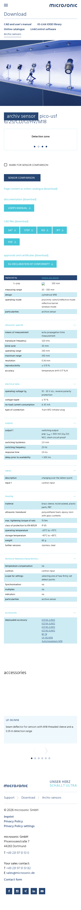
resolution (10, 361)
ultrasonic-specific (14, 325)
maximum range (13, 356)
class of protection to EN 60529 (21, 526)
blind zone (10, 346)
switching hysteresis (15, 442)
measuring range (13, 290)
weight (8, 541)
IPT (58, 230)
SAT (10, 230)
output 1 (9, 431)
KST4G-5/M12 (48, 631)
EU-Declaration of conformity (29, 264)
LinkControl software (43, 29)
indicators (10, 594)
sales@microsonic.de (20, 873)
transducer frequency (15, 341)
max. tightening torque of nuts (20, 521)
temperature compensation (18, 566)
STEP (27, 230)
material (9, 504)
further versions (13, 545)
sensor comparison (21, 178)
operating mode (13, 300)
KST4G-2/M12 (48, 627)
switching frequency (15, 447)
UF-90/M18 (47, 638)
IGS (43, 230)
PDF (10, 242)
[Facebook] (9, 891)
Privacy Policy (13, 821)
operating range (13, 351)
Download (28, 797)
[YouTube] (42, 891)
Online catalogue (14, 29)
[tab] (40, 325)
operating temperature (16, 531)
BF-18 (44, 634)
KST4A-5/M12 (48, 624)
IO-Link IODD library (49, 24)
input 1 (8, 483)
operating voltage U (15, 391)
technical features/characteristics (21, 559)
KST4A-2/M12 (48, 620)
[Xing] (25, 891)
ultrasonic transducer (15, 512)
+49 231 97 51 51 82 (18, 868)
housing (9, 496)
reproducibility (12, 366)
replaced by (11, 278)
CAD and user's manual (17, 24)
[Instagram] (17, 891)
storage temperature (15, 536)
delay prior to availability (17, 457)
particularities (12, 312)
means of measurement (17, 332)
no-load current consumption (19, 405)
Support (9, 797)
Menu (6, 5)
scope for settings (14, 576)
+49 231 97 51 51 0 (17, 853)
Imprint (9, 816)
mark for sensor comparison (28, 165)
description (11, 478)
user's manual (17, 208)
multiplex (10, 589)
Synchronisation (13, 585)
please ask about (50, 278)
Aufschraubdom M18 (52, 641)
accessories (11, 613)
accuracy (9, 371)
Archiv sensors (12, 34)
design (8, 295)
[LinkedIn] (34, 891)
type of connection (14, 410)
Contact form (13, 879)
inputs (8, 471)
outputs (9, 423)
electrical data (12, 384)
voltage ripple (12, 400)
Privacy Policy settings (19, 826)
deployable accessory (16, 620)
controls (9, 571)
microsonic (16, 787)
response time (12, 452)
